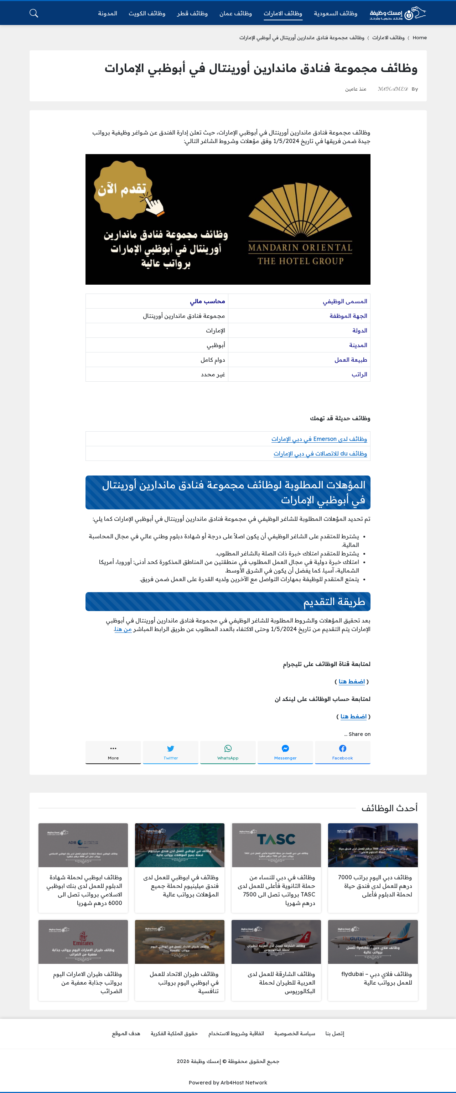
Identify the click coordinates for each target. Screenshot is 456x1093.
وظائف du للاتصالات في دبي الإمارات (320, 453)
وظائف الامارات (388, 37)
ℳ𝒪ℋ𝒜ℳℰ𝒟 (393, 89)
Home (420, 37)
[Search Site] (33, 13)
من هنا (123, 628)
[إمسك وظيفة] (397, 13)
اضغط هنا (352, 681)
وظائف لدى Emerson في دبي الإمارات (319, 438)
